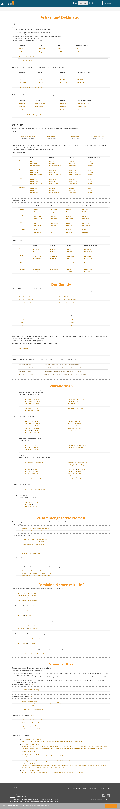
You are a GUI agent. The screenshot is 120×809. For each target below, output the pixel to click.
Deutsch (13, 787)
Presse (108, 788)
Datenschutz (76, 788)
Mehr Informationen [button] (43, 806)
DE (115, 3)
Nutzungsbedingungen (89, 788)
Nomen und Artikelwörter (18, 9)
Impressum (107, 799)
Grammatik (83, 3)
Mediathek (92, 3)
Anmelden (107, 3)
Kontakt (101, 788)
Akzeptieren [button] (111, 806)
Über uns (67, 788)
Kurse (75, 3)
